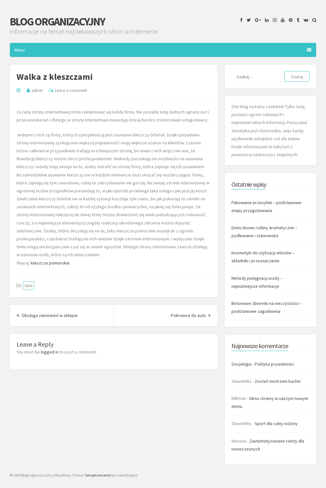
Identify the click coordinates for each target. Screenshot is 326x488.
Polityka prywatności (274, 364)
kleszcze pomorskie (50, 263)
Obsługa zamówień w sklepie (49, 315)
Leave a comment (71, 90)
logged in (50, 352)
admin (37, 90)
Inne (28, 285)
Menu (20, 50)
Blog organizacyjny (57, 22)
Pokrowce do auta (191, 315)
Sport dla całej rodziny (276, 423)
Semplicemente (98, 475)
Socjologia (241, 364)
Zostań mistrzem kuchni (278, 381)
